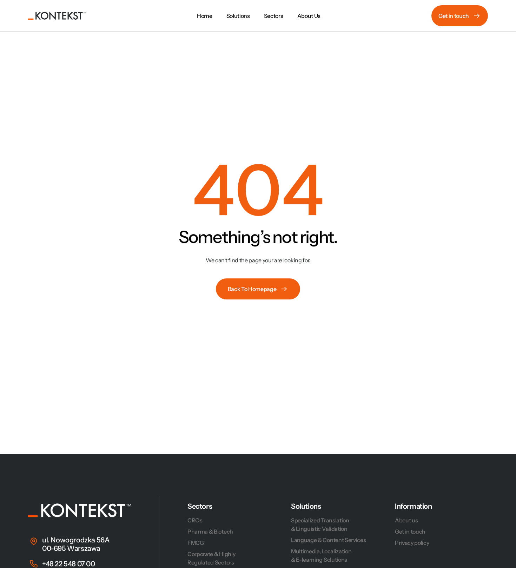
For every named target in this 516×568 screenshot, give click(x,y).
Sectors (199, 506)
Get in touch (410, 531)
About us (406, 520)
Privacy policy (412, 542)
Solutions (306, 506)
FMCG (195, 542)
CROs (195, 520)
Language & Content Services (328, 539)
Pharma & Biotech (210, 531)
